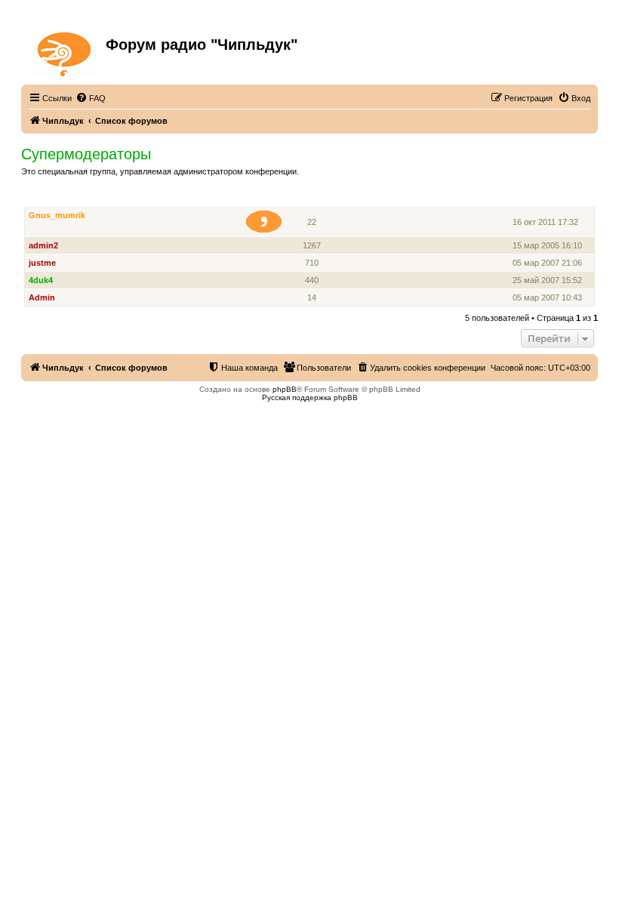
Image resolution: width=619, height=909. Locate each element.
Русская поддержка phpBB (310, 397)
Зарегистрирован (549, 198)
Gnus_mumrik (57, 215)
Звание (269, 198)
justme (42, 262)
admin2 (43, 245)
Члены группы (57, 198)
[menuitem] (90, 98)
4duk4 (41, 280)
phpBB (285, 389)
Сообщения (313, 198)
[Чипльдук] (65, 51)
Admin (42, 297)
